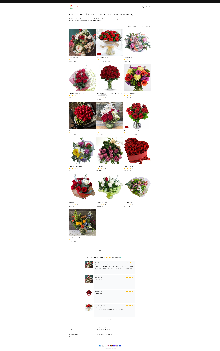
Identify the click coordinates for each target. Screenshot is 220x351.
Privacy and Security (101, 327)
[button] (82, 7)
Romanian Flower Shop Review (103, 329)
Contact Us (71, 329)
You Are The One (101, 202)
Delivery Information (74, 334)
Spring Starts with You (131, 93)
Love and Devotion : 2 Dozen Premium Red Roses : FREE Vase (109, 94)
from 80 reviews (116, 257)
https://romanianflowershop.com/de (104, 334)
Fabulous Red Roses (102, 57)
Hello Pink (99, 166)
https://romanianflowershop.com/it (104, 331)
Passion (71, 202)
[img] (108, 257)
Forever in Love (73, 57)
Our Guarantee (72, 331)
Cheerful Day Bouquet (75, 166)
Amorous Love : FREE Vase (132, 130)
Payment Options (73, 336)
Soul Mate (99, 130)
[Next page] (120, 249)
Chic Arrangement (74, 237)
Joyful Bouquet (128, 202)
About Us (71, 327)
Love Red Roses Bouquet (76, 93)
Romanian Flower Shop (111, 348)
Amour (71, 130)
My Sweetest (128, 57)
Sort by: (129, 26)
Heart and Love (128, 166)
